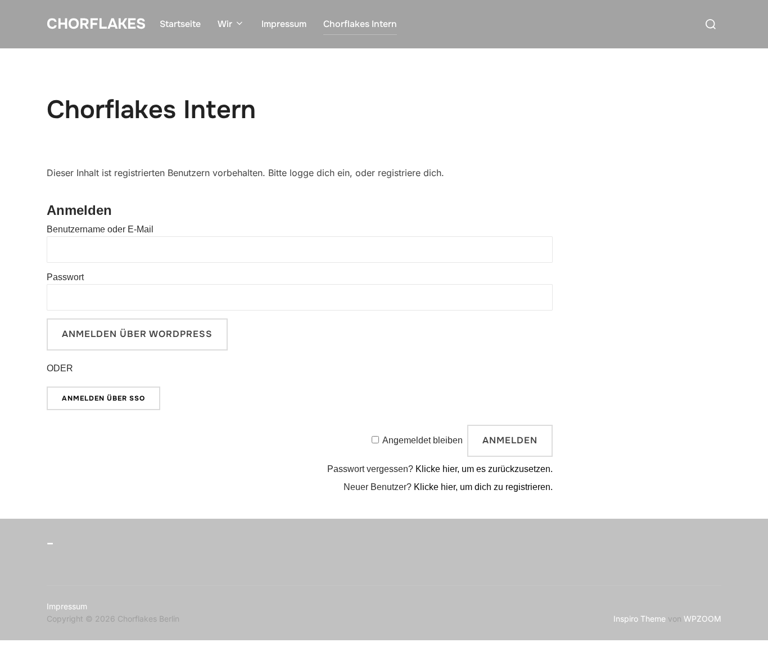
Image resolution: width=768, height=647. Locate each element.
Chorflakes (96, 24)
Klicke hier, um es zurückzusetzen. (484, 469)
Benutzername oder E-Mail (100, 229)
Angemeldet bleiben (422, 440)
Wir (225, 24)
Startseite (180, 24)
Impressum (283, 24)
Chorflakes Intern (360, 24)
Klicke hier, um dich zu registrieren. (483, 487)
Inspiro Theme (639, 618)
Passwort (65, 277)
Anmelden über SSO (103, 398)
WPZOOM (702, 618)
